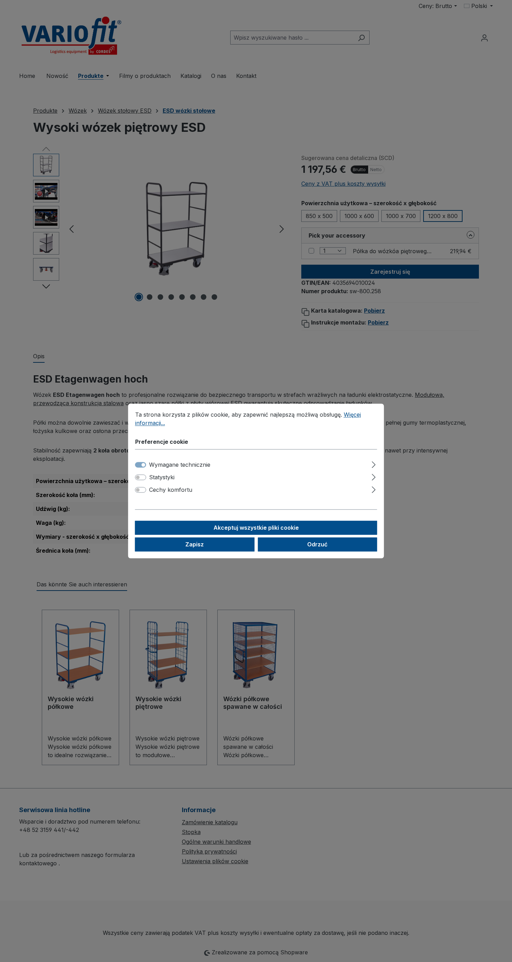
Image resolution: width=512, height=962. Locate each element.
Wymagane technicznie (179, 465)
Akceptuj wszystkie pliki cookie (256, 527)
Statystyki (161, 477)
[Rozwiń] (373, 463)
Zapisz (194, 544)
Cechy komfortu (170, 490)
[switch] (140, 477)
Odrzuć (317, 544)
